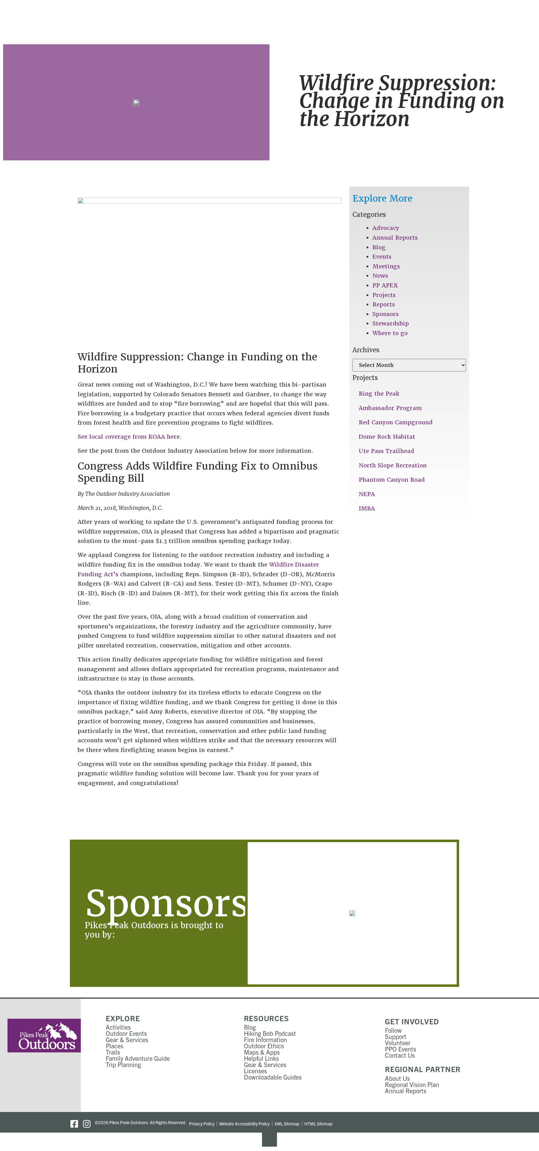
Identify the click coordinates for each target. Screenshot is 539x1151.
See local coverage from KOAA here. (130, 436)
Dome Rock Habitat (387, 436)
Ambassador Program (390, 408)
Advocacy (385, 228)
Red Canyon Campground (396, 422)
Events (381, 256)
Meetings (386, 266)
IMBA (367, 508)
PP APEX (385, 285)
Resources (266, 1018)
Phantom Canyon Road (392, 479)
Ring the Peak (379, 393)
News (380, 275)
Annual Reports (395, 237)
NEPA (367, 494)
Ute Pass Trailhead (386, 451)
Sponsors (385, 314)
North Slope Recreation (393, 465)
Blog (379, 247)
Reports (383, 304)
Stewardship (390, 323)
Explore (123, 1018)
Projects (384, 295)
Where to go (390, 333)
